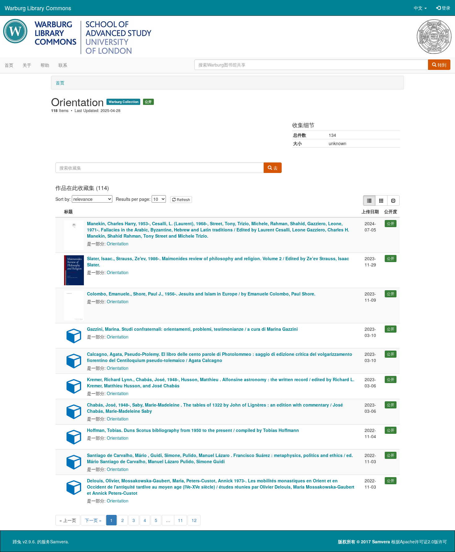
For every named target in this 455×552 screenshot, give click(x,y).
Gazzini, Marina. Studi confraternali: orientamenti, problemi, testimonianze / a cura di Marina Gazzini (192, 329)
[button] (420, 7)
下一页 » (93, 520)
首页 (9, 65)
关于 (27, 65)
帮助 (45, 65)
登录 (445, 8)
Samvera (59, 541)
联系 (62, 65)
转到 (441, 65)
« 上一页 (67, 520)
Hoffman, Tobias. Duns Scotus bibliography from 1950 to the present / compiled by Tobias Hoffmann (193, 430)
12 (194, 520)
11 (180, 520)
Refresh (183, 199)
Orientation (117, 243)
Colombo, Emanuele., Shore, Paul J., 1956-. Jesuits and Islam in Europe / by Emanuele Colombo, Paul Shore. (201, 294)
